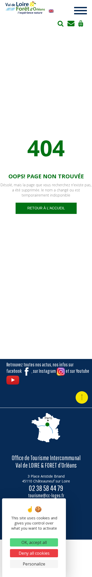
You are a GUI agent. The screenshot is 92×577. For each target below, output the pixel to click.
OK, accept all (34, 542)
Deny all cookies (34, 553)
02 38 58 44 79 (46, 487)
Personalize (34, 564)
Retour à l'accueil (46, 208)
